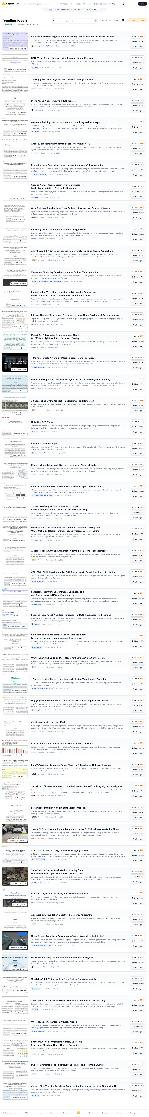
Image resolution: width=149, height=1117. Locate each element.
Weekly (108, 20)
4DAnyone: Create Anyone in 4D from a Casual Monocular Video (62, 357)
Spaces (88, 4)
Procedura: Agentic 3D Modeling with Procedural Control (59, 893)
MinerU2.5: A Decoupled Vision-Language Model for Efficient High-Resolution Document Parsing (55, 336)
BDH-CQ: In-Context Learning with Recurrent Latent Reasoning (63, 57)
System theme (10, 1113)
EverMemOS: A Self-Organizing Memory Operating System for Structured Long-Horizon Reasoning (56, 1043)
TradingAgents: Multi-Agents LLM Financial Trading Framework (63, 79)
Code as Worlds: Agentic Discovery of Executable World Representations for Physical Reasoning (55, 186)
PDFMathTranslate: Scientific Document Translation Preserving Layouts (67, 1064)
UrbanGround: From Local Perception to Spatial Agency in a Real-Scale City (68, 936)
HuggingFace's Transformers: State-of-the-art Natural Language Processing (69, 700)
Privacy (39, 1113)
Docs (114, 4)
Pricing (121, 4)
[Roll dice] (95, 20)
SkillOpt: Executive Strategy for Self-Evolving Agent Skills (60, 850)
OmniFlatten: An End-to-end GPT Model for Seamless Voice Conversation (68, 657)
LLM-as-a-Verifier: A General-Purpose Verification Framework (62, 743)
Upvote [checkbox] (138, 36)
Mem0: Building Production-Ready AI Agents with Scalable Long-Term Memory (70, 379)
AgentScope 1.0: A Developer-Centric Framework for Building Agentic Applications (72, 250)
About (52, 1113)
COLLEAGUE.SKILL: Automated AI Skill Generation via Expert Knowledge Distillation (73, 572)
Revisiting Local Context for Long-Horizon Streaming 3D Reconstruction (67, 165)
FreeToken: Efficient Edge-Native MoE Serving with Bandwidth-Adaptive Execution (72, 36)
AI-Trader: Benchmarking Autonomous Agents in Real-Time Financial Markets (69, 550)
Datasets (77, 4)
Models (65, 4)
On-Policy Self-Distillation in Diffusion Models (54, 1021)
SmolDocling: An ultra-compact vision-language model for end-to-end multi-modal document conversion (58, 636)
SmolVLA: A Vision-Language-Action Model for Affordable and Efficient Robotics (71, 764)
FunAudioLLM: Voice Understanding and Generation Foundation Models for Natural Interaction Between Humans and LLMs (63, 294)
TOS (26, 1113)
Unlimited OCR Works (42, 422)
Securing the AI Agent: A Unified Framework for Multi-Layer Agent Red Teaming (71, 614)
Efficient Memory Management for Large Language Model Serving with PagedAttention (75, 315)
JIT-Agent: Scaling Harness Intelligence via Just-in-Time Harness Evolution (68, 679)
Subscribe (95, 10)
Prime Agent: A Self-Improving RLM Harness (53, 100)
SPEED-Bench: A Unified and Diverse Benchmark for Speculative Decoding (68, 1000)
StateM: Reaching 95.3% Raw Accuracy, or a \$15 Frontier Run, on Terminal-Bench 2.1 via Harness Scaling (59, 508)
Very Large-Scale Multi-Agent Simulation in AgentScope (59, 229)
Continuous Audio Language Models (49, 722)
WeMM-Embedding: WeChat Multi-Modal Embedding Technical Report (66, 122)
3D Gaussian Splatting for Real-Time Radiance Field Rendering (62, 400)
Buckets (101, 4)
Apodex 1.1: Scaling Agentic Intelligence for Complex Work (60, 143)
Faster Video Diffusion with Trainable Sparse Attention (58, 807)
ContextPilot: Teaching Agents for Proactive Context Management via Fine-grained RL (74, 1086)
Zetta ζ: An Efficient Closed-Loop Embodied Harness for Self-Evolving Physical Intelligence (76, 786)
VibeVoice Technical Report (44, 443)
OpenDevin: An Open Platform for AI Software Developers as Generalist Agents (70, 208)
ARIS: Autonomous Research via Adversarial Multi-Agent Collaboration (66, 486)
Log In (134, 4)
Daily (102, 20)
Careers (65, 1113)
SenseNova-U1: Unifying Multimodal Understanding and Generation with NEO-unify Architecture (57, 593)
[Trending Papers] (123, 20)
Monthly (116, 20)
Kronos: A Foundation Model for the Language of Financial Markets (65, 465)
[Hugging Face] (78, 1113)
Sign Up (142, 4)
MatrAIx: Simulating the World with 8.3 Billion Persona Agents (62, 957)
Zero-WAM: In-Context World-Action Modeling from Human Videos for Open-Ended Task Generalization (57, 872)
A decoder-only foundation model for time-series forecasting (61, 914)
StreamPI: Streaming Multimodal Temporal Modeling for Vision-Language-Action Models (75, 829)
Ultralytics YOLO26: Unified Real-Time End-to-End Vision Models (63, 978)
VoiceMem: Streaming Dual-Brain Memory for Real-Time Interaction (65, 272)
